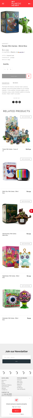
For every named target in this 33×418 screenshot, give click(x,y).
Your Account (5, 386)
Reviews (15, 82)
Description (5, 82)
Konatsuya (19, 387)
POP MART (20, 383)
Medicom (19, 384)
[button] (16, 52)
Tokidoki (19, 386)
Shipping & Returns (7, 385)
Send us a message (7, 395)
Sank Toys (19, 381)
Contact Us (4, 389)
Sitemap (4, 388)
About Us (4, 380)
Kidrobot (5, 43)
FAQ (3, 382)
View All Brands (21, 389)
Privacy (3, 383)
